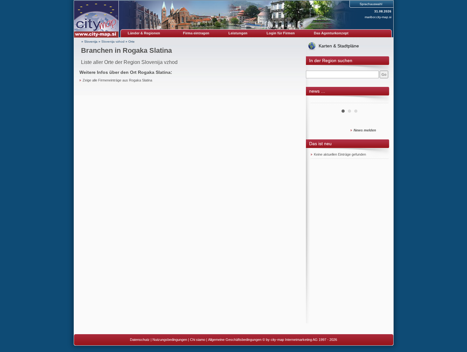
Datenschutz (140, 339)
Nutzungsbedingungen (169, 339)
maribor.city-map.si (378, 17)
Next (380, 100)
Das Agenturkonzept (331, 33)
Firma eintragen (196, 33)
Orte (131, 41)
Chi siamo (197, 339)
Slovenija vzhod (113, 41)
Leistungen (237, 33)
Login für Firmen (281, 33)
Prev (319, 100)
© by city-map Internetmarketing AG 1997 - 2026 (299, 339)
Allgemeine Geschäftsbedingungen (234, 339)
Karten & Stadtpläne (339, 45)
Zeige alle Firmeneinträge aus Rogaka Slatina (117, 80)
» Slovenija (89, 41)
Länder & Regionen (144, 33)
